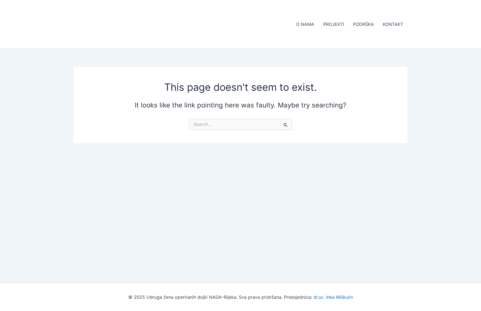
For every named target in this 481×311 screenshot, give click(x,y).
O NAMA (305, 24)
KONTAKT (393, 24)
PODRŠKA (363, 24)
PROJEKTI (333, 24)
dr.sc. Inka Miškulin (333, 297)
